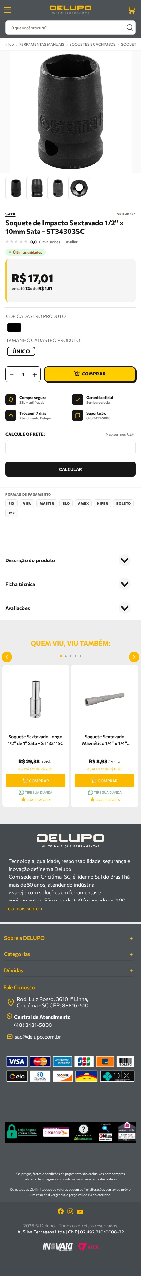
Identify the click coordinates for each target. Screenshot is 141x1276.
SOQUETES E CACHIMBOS (93, 44)
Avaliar (72, 241)
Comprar (39, 780)
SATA (10, 214)
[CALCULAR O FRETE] (70, 469)
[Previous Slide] (7, 657)
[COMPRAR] (90, 374)
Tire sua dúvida (38, 792)
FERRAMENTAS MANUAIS (41, 44)
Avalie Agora (39, 800)
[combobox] (70, 27)
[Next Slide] (134, 657)
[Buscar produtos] (129, 27)
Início (9, 44)
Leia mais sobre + (24, 908)
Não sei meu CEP (120, 434)
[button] (14, 327)
